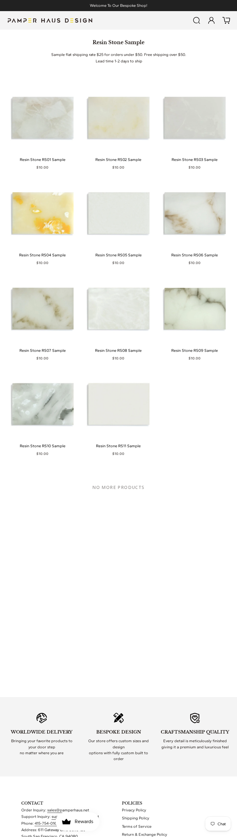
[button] (196, 20)
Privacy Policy (134, 810)
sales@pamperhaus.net (68, 810)
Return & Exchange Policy (144, 834)
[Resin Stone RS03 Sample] (194, 118)
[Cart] (226, 20)
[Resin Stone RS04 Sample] (42, 213)
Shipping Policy (135, 818)
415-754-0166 (47, 823)
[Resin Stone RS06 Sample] (194, 213)
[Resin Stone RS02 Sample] (118, 118)
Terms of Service (137, 826)
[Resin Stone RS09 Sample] (194, 309)
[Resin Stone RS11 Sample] (118, 404)
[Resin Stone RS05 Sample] (118, 213)
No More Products (118, 487)
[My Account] (211, 20)
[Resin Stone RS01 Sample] (42, 118)
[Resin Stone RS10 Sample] (42, 404)
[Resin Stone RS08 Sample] (118, 309)
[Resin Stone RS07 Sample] (42, 309)
